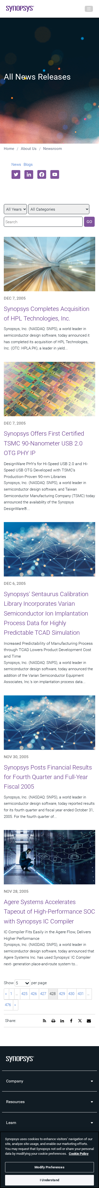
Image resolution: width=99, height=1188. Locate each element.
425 (24, 993)
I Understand (49, 1180)
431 (81, 993)
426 (34, 993)
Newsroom (52, 148)
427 (43, 993)
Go (89, 221)
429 (62, 993)
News (16, 164)
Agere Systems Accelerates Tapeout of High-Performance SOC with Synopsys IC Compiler (49, 911)
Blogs (28, 164)
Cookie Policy (79, 1153)
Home (9, 148)
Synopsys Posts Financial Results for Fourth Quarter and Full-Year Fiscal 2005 (48, 777)
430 (71, 993)
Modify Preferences (49, 1167)
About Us (29, 148)
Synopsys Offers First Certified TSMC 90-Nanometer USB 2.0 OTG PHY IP (44, 443)
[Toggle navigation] (89, 9)
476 (8, 1005)
